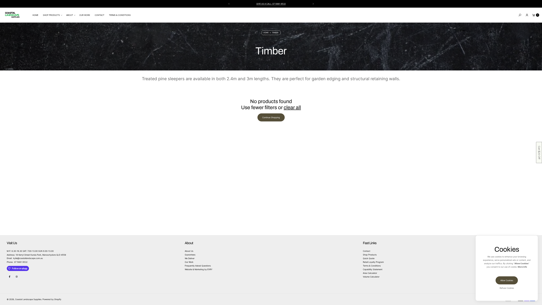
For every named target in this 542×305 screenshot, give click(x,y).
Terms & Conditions (372, 265)
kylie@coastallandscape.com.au (28, 258)
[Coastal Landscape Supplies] (12, 14)
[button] (53, 15)
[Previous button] (229, 4)
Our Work (189, 262)
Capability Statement (372, 269)
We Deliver (189, 258)
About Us (189, 251)
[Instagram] (16, 276)
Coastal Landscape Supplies (28, 299)
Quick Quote (368, 258)
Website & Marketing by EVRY (198, 269)
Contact (366, 251)
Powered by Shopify (51, 299)
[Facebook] (9, 276)
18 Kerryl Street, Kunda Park (271, 4)
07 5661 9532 (20, 262)
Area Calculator (370, 273)
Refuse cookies (507, 288)
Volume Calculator (371, 276)
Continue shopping (271, 117)
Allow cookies (506, 280)
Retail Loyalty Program (373, 262)
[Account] (527, 15)
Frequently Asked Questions (198, 265)
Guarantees (190, 254)
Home (266, 32)
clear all (292, 107)
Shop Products (370, 254)
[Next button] (313, 4)
